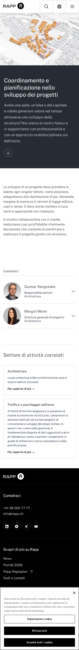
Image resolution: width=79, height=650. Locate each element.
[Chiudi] (74, 592)
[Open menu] (72, 6)
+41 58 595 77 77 (16, 508)
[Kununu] (16, 526)
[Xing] (26, 526)
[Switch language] (59, 6)
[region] (39, 618)
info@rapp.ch (13, 514)
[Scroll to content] (8, 153)
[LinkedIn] (7, 526)
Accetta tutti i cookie (40, 642)
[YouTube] (36, 526)
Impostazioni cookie (39, 618)
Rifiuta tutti (39, 630)
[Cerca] (46, 6)
